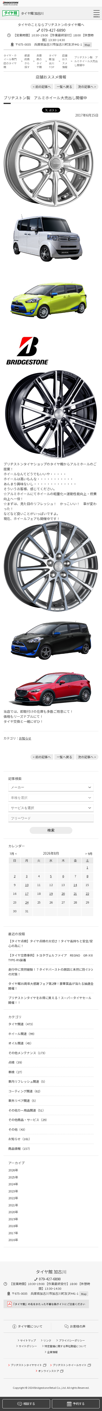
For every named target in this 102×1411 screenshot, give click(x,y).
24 (26, 902)
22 (87, 893)
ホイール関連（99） (22, 1033)
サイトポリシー (28, 1346)
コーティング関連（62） (25, 1091)
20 (63, 893)
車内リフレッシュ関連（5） (27, 1081)
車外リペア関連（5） (23, 1100)
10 (26, 885)
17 (26, 893)
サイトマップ (28, 1340)
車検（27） (16, 1072)
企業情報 (52, 1352)
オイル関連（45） (20, 1043)
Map (87, 45)
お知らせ (25, 738)
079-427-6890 (53, 30)
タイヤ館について (30, 1326)
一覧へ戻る (64, 86)
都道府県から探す (27, 61)
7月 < (13, 853)
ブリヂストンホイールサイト (70, 1365)
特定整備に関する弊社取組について (65, 1346)
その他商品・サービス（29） (28, 1119)
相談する (29, 1403)
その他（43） (17, 1129)
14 (75, 885)
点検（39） (16, 1062)
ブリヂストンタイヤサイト (26, 1365)
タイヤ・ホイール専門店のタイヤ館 (10, 61)
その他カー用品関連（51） (27, 1110)
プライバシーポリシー (72, 1340)
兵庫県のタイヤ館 (39, 61)
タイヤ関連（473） (21, 1024)
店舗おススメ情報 (64, 61)
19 (51, 893)
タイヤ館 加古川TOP (53, 61)
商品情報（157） (20, 1148)
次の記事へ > (87, 86)
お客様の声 (77, 1326)
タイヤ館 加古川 (32, 13)
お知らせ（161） (20, 1139)
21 (75, 893)
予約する (78, 1403)
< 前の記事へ (42, 86)
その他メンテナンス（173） (27, 1053)
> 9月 (89, 853)
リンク (47, 1340)
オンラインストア (48, 1371)
